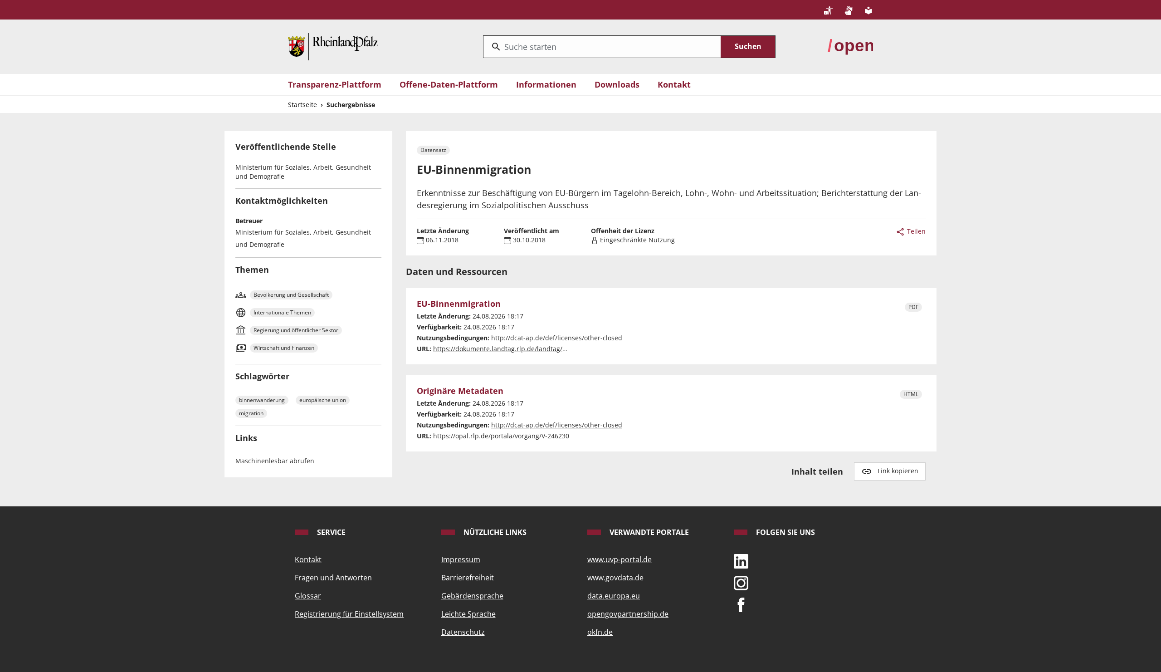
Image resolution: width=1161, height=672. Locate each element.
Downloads (617, 84)
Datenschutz (463, 632)
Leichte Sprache (468, 614)
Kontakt (674, 84)
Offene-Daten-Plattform (449, 84)
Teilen (915, 231)
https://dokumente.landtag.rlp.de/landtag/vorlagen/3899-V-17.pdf (533, 348)
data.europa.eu (613, 596)
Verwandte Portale (648, 532)
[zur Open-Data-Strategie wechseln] (850, 45)
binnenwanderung (262, 400)
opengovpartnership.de (627, 614)
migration (251, 413)
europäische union (322, 400)
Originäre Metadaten (460, 391)
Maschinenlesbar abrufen (274, 460)
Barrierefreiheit (467, 578)
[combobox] (602, 47)
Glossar (308, 596)
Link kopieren (898, 470)
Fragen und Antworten (333, 578)
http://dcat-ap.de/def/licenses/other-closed (556, 338)
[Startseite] (333, 45)
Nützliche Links (494, 532)
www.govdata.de (615, 578)
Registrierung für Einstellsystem (349, 614)
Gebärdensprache (472, 596)
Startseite (302, 104)
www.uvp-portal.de (619, 559)
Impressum (460, 559)
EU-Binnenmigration (459, 304)
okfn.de (600, 632)
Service (330, 532)
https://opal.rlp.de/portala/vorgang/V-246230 (501, 436)
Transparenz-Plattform (334, 84)
